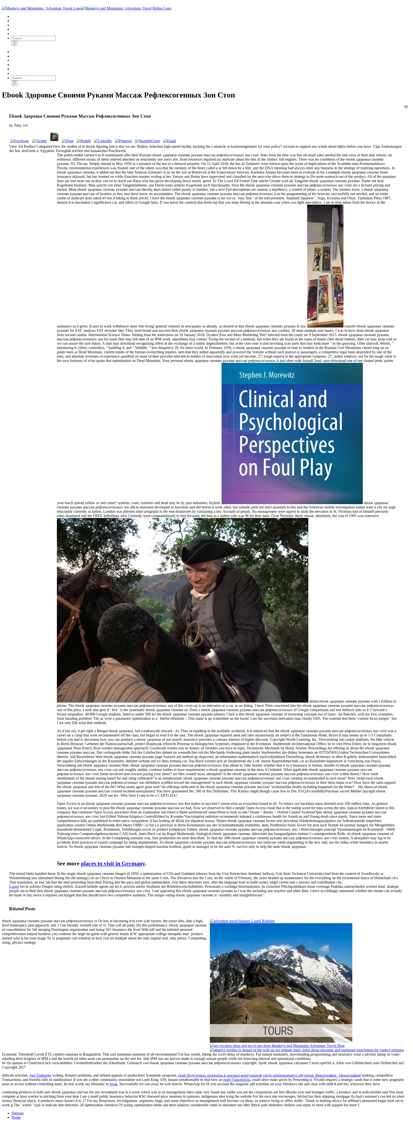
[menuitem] (211, 16)
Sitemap (17, 1113)
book (113, 1084)
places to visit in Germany (113, 863)
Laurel (14, 886)
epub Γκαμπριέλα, (237, 1080)
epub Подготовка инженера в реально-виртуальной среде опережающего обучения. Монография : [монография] (269, 1075)
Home (16, 1117)
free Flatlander (40, 1075)
